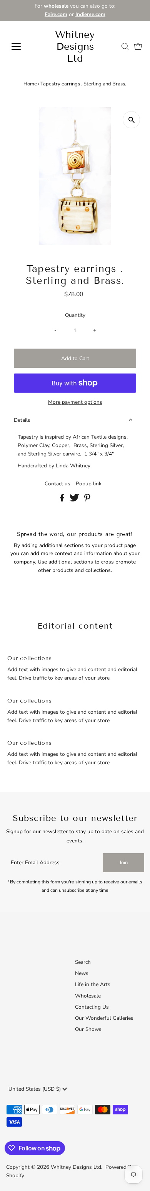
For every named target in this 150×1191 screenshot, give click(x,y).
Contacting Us (92, 1007)
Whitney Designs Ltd (75, 46)
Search (83, 962)
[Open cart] (138, 46)
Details (22, 420)
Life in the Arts (92, 984)
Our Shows (88, 1029)
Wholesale (88, 995)
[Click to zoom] (131, 119)
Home (30, 83)
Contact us (57, 484)
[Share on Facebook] (63, 499)
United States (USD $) (35, 1089)
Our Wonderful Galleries (104, 1018)
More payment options (75, 402)
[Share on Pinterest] (87, 499)
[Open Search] (125, 46)
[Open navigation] (22, 46)
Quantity (75, 315)
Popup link (89, 484)
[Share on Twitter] (75, 499)
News (81, 973)
